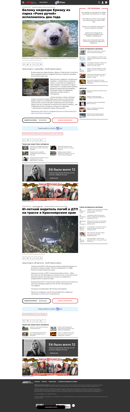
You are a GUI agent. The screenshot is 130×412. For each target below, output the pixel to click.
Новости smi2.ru (28, 201)
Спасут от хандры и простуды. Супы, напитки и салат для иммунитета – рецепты (66, 334)
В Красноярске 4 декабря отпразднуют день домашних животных (38, 153)
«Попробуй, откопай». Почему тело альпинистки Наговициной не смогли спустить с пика (97, 64)
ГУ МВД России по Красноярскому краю (33, 254)
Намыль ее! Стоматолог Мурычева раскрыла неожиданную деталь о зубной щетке (96, 222)
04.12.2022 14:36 (26, 7)
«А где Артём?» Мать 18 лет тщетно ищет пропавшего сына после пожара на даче (96, 228)
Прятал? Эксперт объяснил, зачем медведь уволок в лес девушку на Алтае (96, 70)
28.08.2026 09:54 (26, 206)
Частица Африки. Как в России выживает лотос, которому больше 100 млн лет (97, 240)
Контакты (37, 381)
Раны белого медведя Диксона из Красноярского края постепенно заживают (39, 148)
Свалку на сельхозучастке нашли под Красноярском (39, 327)
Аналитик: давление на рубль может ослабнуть (97, 91)
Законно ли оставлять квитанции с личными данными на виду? (93, 27)
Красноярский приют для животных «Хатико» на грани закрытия (66, 148)
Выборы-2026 (52, 381)
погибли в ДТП (44, 294)
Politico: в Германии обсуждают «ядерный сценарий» (95, 109)
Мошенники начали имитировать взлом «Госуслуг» (96, 103)
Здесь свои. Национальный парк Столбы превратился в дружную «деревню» (93, 41)
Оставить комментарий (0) (65, 120)
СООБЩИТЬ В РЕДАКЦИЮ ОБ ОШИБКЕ (67, 381)
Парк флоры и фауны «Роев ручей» (31, 60)
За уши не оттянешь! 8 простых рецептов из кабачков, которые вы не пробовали (97, 82)
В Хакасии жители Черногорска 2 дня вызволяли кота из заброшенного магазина (39, 159)
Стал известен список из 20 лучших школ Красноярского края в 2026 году (93, 20)
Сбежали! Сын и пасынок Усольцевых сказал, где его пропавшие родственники (97, 211)
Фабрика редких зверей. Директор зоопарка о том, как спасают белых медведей (66, 153)
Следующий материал (51, 407)
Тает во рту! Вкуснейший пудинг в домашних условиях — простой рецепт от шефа (96, 76)
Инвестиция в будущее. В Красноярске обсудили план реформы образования (93, 34)
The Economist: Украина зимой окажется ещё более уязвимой (95, 114)
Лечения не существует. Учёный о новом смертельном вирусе (96, 51)
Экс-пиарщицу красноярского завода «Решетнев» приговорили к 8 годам (93, 13)
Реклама (44, 381)
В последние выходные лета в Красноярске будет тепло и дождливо (38, 334)
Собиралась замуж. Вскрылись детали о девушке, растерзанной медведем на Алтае (96, 217)
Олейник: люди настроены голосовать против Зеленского (95, 97)
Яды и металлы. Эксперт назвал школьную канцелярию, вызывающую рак (96, 234)
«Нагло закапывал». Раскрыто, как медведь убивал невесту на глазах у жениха (97, 58)
